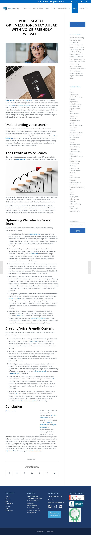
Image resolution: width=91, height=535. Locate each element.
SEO (71, 175)
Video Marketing (75, 204)
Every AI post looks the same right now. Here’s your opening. (77, 61)
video (53, 379)
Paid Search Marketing (34, 498)
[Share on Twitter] (17, 473)
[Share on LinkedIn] (32, 473)
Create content (34, 341)
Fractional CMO (75, 121)
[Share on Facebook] (9, 473)
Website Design (75, 211)
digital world (28, 100)
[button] (54, 514)
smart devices (21, 159)
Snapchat (73, 180)
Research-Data (75, 161)
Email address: (74, 221)
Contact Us (9, 504)
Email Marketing (75, 113)
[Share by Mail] (54, 473)
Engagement (74, 116)
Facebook (73, 118)
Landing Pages (74, 137)
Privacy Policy (8, 507)
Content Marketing (76, 97)
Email (71, 111)
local (15, 394)
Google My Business (38, 318)
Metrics (72, 142)
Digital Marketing (75, 106)
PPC (71, 159)
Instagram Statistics (76, 133)
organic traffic (10, 451)
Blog (7, 501)
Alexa (13, 105)
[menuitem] (8, 8)
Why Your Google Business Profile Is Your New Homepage (77, 68)
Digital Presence (75, 109)
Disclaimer (9, 511)
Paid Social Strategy (76, 156)
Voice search (10, 100)
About (8, 497)
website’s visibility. (35, 451)
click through (14, 373)
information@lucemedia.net (57, 502)
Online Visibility (75, 147)
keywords (34, 254)
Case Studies (74, 95)
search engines (14, 298)
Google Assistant (24, 105)
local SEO (20, 316)
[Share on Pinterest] (24, 473)
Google (72, 123)
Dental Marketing (75, 104)
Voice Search (74, 209)
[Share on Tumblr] (39, 473)
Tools (71, 192)
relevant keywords (40, 371)
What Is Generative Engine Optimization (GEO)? (76, 75)
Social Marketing (75, 182)
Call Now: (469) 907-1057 (51, 1)
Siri (9, 105)
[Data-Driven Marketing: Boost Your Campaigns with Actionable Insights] (1, 267)
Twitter (72, 194)
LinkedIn (72, 140)
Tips (71, 190)
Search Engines (75, 168)
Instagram (73, 130)
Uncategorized (74, 197)
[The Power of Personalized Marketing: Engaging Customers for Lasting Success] (89, 267)
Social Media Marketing (77, 187)
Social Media (74, 185)
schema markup (34, 234)
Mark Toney (32, 459)
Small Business (75, 178)
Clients (8, 499)
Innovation (73, 128)
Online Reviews (75, 144)
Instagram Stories (75, 135)
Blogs (71, 92)
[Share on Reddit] (47, 473)
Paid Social (73, 149)
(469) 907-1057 (57, 496)
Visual (72, 206)
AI (70, 90)
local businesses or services (27, 401)
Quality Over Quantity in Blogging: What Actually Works (77, 40)
